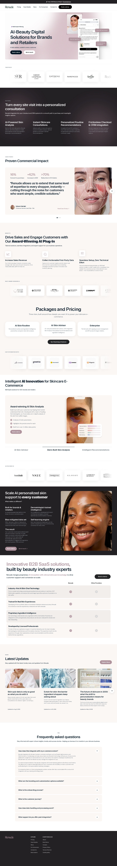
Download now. (67, 1)
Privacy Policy (46, 847)
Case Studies (34, 842)
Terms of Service (47, 850)
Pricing (32, 839)
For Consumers (35, 847)
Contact (45, 845)
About (44, 839)
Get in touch (29, 52)
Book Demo (46, 842)
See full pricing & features (58, 342)
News (32, 845)
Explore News (106, 662)
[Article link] (22, 691)
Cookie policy (46, 852)
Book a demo (16, 52)
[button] (112, 191)
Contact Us (34, 850)
